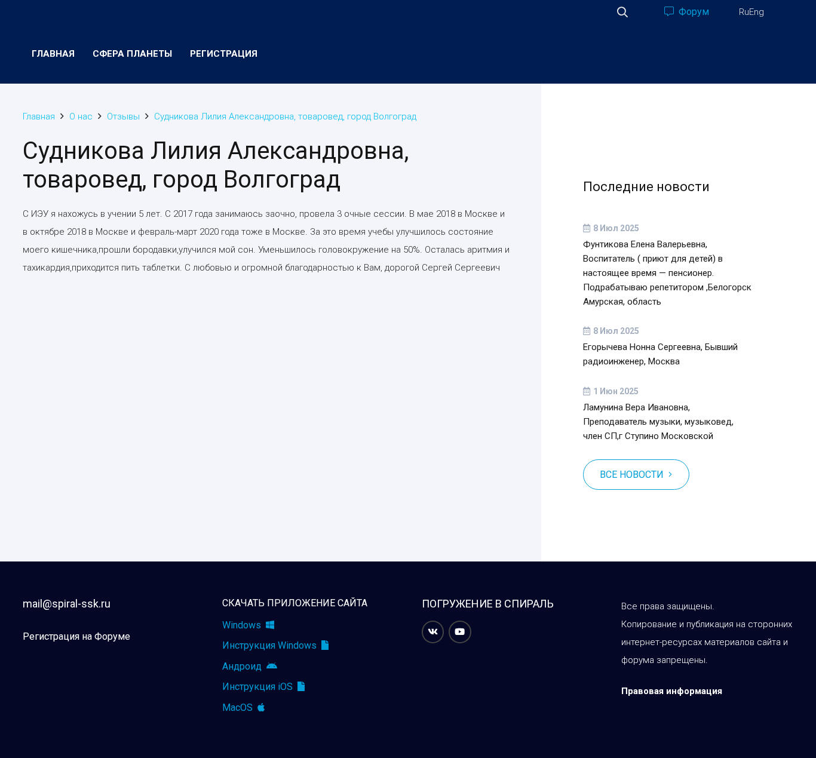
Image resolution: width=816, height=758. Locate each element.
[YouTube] (460, 632)
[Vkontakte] (433, 632)
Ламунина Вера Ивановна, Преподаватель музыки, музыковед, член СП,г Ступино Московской (658, 421)
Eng (756, 12)
